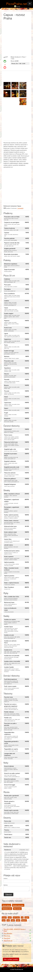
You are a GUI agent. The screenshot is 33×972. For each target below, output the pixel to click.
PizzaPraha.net (16, 3)
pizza (3, 920)
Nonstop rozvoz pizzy (18, 905)
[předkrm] (22, 101)
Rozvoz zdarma (6, 905)
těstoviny (24, 920)
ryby (8, 920)
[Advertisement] (16, 37)
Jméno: (6, 878)
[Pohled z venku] (7, 85)
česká (9, 917)
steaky (18, 920)
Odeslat (8, 894)
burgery (4, 917)
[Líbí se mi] (5, 61)
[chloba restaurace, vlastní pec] (7, 93)
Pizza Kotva (7, 938)
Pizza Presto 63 (8, 940)
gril (22, 917)
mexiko (27, 917)
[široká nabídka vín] (22, 93)
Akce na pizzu (17, 908)
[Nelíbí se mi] (5, 67)
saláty (12, 920)
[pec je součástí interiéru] (14, 93)
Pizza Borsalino (8, 933)
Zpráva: (6, 885)
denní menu (16, 917)
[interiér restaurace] (22, 85)
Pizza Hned (7, 936)
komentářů (20, 208)
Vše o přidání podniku (11, 959)
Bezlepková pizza (7, 908)
